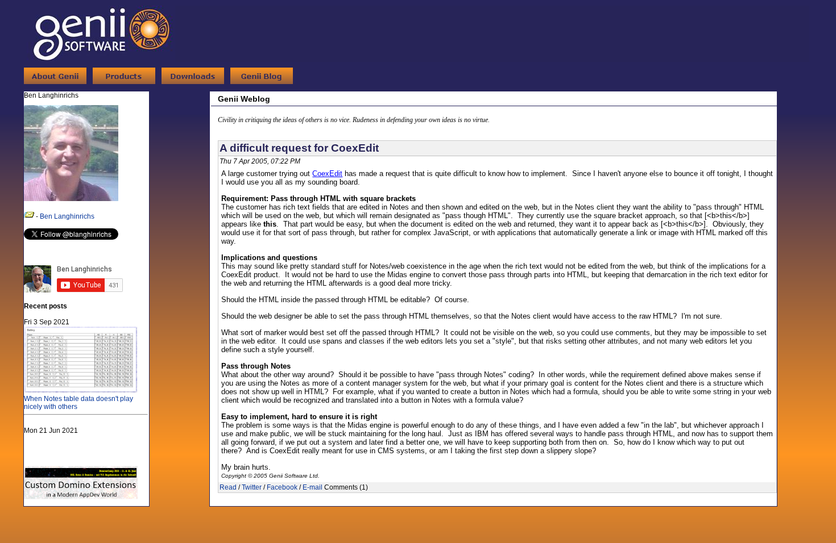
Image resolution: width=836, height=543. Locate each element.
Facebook (282, 487)
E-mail (312, 487)
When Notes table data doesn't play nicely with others (78, 403)
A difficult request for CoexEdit (299, 148)
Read (228, 487)
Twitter (252, 487)
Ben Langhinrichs (67, 216)
